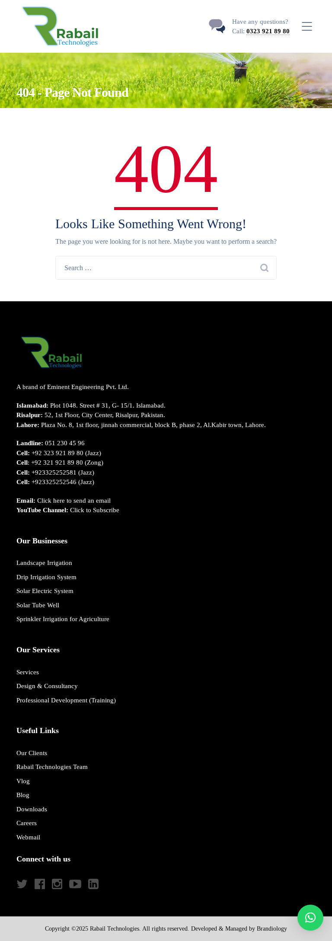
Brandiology (272, 928)
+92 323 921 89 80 (57, 453)
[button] (310, 918)
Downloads (31, 809)
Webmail (28, 837)
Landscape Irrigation (44, 562)
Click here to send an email (74, 500)
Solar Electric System (44, 590)
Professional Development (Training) (66, 700)
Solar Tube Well (37, 605)
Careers (26, 823)
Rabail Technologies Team (52, 766)
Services (27, 672)
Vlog (23, 781)
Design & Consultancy (47, 686)
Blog (22, 794)
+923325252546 (54, 481)
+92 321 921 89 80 (57, 462)
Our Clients (31, 753)
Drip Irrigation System (46, 577)
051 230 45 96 (65, 443)
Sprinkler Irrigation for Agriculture (62, 619)
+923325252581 (54, 472)
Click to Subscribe (94, 510)
